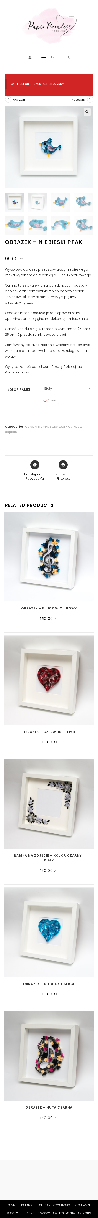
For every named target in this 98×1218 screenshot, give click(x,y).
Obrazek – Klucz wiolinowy (49, 608)
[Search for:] (68, 57)
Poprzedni (20, 100)
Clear (52, 400)
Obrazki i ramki (36, 426)
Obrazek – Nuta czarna (48, 1107)
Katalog (27, 1205)
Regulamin (82, 1205)
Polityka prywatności (54, 1205)
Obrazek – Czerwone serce (49, 732)
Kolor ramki (18, 389)
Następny (78, 100)
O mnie (12, 1205)
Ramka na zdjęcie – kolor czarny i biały (49, 858)
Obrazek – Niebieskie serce (49, 984)
